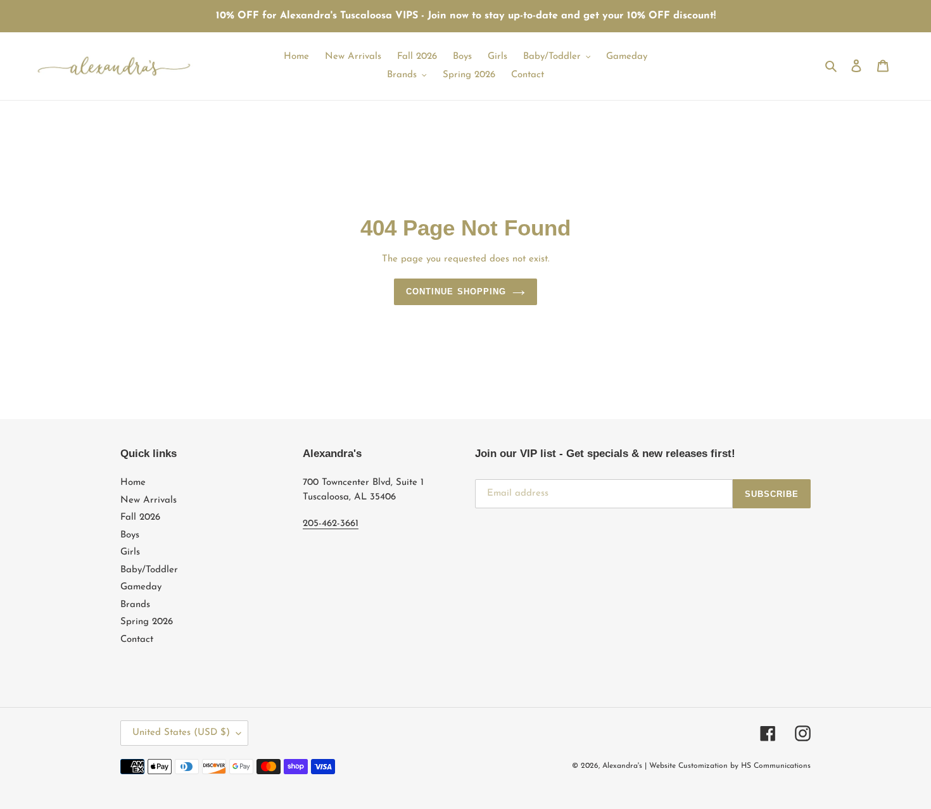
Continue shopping (456, 291)
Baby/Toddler (149, 570)
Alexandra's (622, 766)
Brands (135, 605)
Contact (136, 639)
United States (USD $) (181, 732)
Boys (129, 535)
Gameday (141, 587)
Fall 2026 (140, 517)
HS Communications (776, 766)
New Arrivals (148, 500)
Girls (130, 552)
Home (133, 482)
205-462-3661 (330, 524)
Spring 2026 (146, 622)
